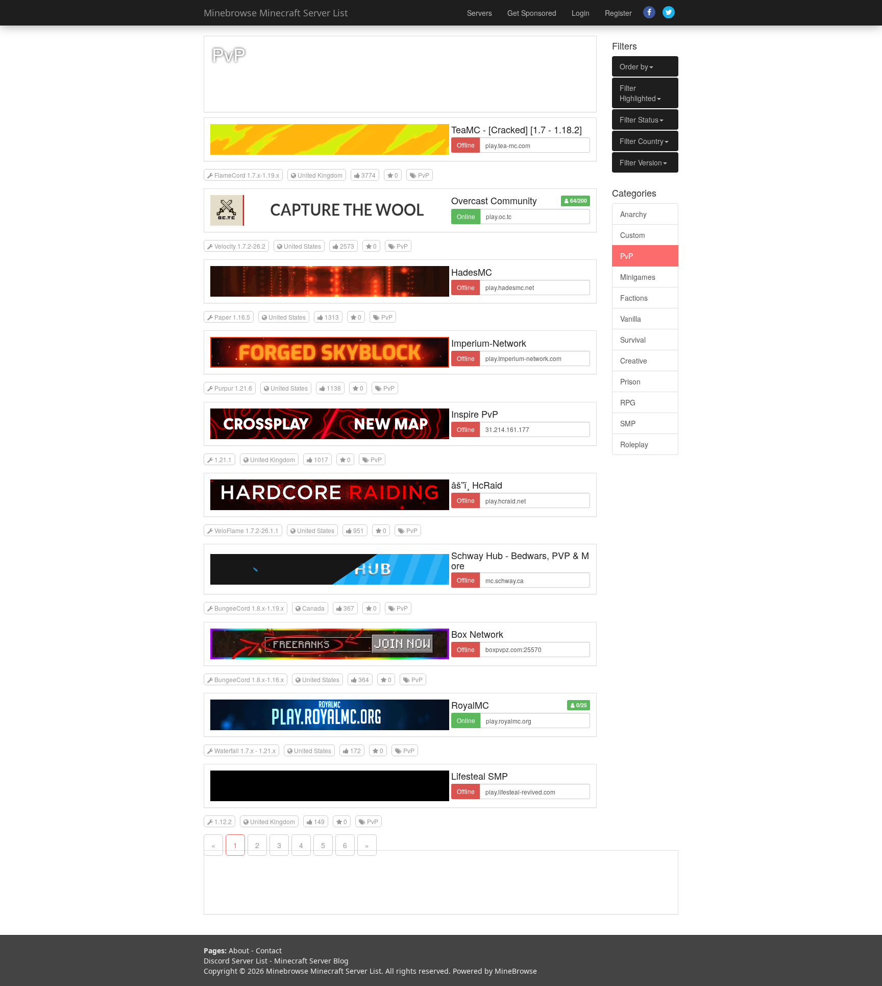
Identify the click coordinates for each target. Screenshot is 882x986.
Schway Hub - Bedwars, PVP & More (520, 560)
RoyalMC (470, 704)
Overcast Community (494, 200)
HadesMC (471, 271)
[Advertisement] (645, 618)
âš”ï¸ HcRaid (476, 484)
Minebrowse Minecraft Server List (276, 13)
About (239, 950)
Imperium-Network (488, 342)
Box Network (477, 633)
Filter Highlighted (638, 93)
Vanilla (630, 319)
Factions (634, 298)
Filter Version (641, 162)
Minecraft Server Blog (311, 961)
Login (581, 13)
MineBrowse (516, 971)
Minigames (637, 277)
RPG (627, 402)
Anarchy (633, 214)
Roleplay (634, 444)
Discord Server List (235, 961)
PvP (626, 256)
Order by (634, 66)
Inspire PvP (474, 413)
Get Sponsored (531, 13)
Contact (269, 950)
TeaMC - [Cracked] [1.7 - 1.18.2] (516, 129)
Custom (632, 235)
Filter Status (639, 119)
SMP (627, 423)
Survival (633, 339)
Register (618, 13)
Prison (630, 381)
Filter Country (642, 141)
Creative (633, 360)
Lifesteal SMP (479, 775)
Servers (479, 13)
